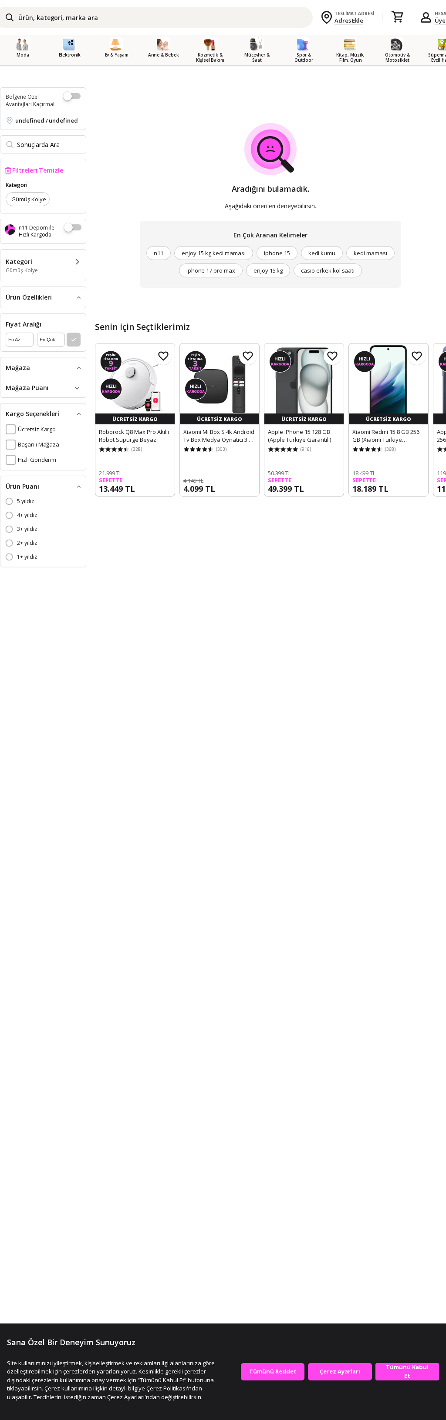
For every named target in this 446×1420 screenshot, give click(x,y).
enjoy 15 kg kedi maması (214, 253)
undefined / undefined (46, 120)
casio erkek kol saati (328, 270)
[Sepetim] (397, 17)
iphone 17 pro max (210, 270)
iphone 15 (277, 253)
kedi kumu (322, 253)
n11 (158, 253)
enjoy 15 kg (268, 270)
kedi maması (370, 253)
